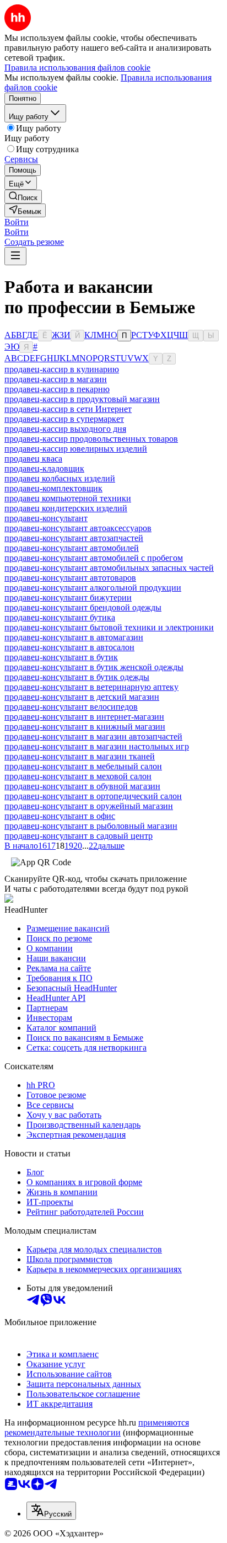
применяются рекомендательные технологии (96, 1427)
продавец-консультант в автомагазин (73, 637)
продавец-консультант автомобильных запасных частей (109, 567)
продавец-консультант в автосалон (69, 647)
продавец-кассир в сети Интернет (68, 409)
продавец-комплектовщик (53, 488)
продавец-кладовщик (44, 468)
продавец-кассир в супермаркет (64, 419)
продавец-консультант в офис (59, 816)
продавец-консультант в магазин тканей (79, 756)
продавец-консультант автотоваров (70, 577)
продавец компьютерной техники (67, 498)
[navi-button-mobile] (15, 256)
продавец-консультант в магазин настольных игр (96, 746)
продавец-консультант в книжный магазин (84, 726)
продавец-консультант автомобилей (71, 548)
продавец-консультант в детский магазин (81, 696)
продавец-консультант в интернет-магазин (84, 716)
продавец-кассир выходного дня (65, 428)
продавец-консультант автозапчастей (73, 538)
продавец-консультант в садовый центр (78, 835)
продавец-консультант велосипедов (71, 706)
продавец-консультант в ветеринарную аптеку (91, 687)
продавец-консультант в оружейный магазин (88, 806)
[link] (23, 196)
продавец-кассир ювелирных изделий (75, 448)
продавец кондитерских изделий (65, 508)
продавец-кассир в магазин (55, 379)
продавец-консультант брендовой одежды (82, 607)
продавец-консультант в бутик (61, 657)
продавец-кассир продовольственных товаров (91, 438)
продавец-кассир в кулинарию (61, 369)
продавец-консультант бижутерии (68, 597)
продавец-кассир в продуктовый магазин (82, 399)
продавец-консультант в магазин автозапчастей (93, 736)
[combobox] (51, 1511)
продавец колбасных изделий (59, 478)
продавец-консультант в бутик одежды (76, 677)
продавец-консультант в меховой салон (78, 776)
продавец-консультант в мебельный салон (83, 766)
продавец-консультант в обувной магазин (82, 786)
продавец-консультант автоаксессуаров (78, 528)
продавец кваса (33, 458)
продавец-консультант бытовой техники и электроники (109, 627)
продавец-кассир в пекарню (57, 389)
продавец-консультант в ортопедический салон (93, 796)
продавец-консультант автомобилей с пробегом (93, 557)
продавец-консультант (46, 518)
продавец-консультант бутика (59, 617)
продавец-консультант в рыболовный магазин (90, 826)
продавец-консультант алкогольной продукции (92, 587)
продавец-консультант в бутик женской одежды (93, 667)
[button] (16, 222)
